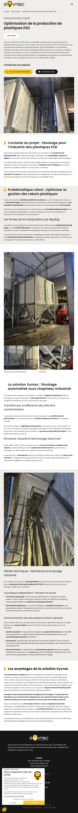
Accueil (6, 11)
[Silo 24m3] (56, 369)
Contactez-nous (48, 72)
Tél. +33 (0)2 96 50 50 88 (19, 72)
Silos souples (15, 11)
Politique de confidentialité (32, 808)
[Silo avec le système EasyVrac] (21, 369)
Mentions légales (49, 808)
